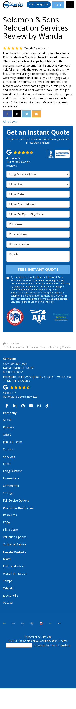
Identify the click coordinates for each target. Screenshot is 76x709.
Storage (8, 493)
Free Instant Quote (38, 269)
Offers (7, 434)
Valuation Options (14, 537)
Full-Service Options (16, 500)
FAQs (6, 522)
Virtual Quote (38, 4)
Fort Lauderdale (13, 566)
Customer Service (14, 544)
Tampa (7, 581)
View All (8, 603)
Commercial (11, 486)
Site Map (47, 636)
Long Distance (12, 471)
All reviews (10, 121)
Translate (64, 645)
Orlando (8, 588)
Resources (10, 515)
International (11, 478)
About (7, 420)
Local (6, 464)
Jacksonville (10, 596)
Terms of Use (27, 301)
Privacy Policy (46, 301)
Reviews (8, 427)
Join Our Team (12, 442)
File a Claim (10, 530)
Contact (8, 449)
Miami (7, 559)
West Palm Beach (14, 573)
